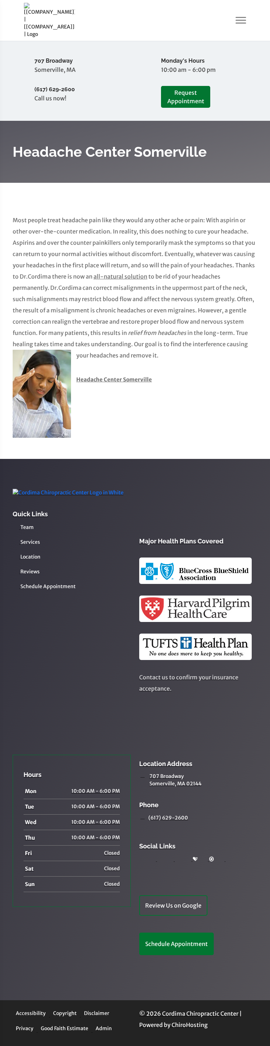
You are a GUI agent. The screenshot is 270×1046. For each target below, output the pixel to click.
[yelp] (178, 859)
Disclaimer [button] (96, 1013)
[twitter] (142, 867)
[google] (142, 859)
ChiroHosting (190, 1024)
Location (30, 557)
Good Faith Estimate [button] (64, 1028)
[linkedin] (229, 859)
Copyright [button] (65, 1013)
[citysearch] (211, 859)
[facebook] (160, 859)
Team (27, 527)
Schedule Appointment (48, 586)
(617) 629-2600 (168, 818)
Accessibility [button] (31, 1013)
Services (30, 542)
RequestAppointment (185, 97)
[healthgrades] (195, 859)
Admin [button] (104, 1028)
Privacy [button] (24, 1028)
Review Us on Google (173, 905)
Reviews (30, 571)
